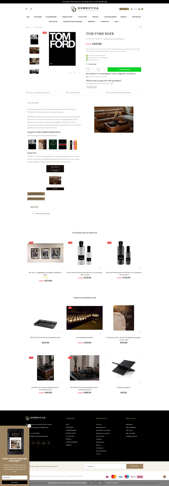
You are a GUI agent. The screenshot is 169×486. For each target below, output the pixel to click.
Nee (100, 483)
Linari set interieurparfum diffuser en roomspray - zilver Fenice (84, 274)
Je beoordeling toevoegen (42, 213)
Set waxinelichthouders (84, 337)
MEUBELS (123, 17)
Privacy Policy (100, 436)
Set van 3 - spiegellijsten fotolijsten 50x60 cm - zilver (45, 274)
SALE (28, 17)
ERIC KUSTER (53, 21)
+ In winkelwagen (124, 69)
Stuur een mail (91, 87)
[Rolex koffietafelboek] (53, 144)
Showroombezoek (101, 451)
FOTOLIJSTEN (82, 17)
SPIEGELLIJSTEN (67, 17)
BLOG (116, 21)
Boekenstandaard (123, 387)
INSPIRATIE (91, 21)
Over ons (98, 424)
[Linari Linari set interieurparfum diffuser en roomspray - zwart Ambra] (124, 252)
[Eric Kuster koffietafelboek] (43, 144)
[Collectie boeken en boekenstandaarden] (36, 199)
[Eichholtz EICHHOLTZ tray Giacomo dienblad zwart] (45, 317)
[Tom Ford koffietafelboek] (32, 144)
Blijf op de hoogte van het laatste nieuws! (42, 466)
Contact (98, 454)
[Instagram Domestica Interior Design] (33, 443)
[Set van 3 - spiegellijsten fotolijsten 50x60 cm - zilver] (45, 252)
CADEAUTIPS (105, 21)
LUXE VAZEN (38, 17)
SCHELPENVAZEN (51, 17)
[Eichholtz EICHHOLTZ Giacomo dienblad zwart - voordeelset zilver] (45, 368)
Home (27, 27)
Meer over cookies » (113, 483)
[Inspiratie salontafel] (55, 177)
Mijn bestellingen (131, 427)
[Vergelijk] (31, 9)
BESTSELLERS (136, 17)
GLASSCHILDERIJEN (110, 17)
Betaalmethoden (101, 427)
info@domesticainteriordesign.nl (39, 436)
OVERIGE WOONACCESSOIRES (72, 21)
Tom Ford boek (37, 27)
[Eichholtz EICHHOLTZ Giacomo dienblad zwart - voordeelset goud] (85, 368)
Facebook (80, 476)
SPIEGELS (95, 17)
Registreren (129, 424)
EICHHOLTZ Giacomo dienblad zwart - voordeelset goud (85, 388)
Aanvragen (14, 482)
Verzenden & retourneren (103, 430)
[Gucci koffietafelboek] (63, 144)
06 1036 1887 (35, 433)
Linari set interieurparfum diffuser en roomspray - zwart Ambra (124, 273)
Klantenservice (100, 442)
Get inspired (99, 448)
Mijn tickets (129, 430)
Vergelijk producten (131, 436)
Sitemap (98, 445)
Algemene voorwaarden (103, 433)
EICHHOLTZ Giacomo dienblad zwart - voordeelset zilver (45, 388)
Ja (91, 483)
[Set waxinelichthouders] (85, 317)
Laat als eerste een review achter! (114, 38)
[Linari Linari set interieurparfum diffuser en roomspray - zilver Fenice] (85, 252)
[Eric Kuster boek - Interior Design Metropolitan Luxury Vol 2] (124, 317)
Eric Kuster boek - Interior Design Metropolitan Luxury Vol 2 (124, 338)
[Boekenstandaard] (124, 367)
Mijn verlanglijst (130, 433)
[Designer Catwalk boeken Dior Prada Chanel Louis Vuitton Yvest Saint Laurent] (73, 144)
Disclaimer (99, 439)
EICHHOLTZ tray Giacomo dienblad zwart (45, 337)
